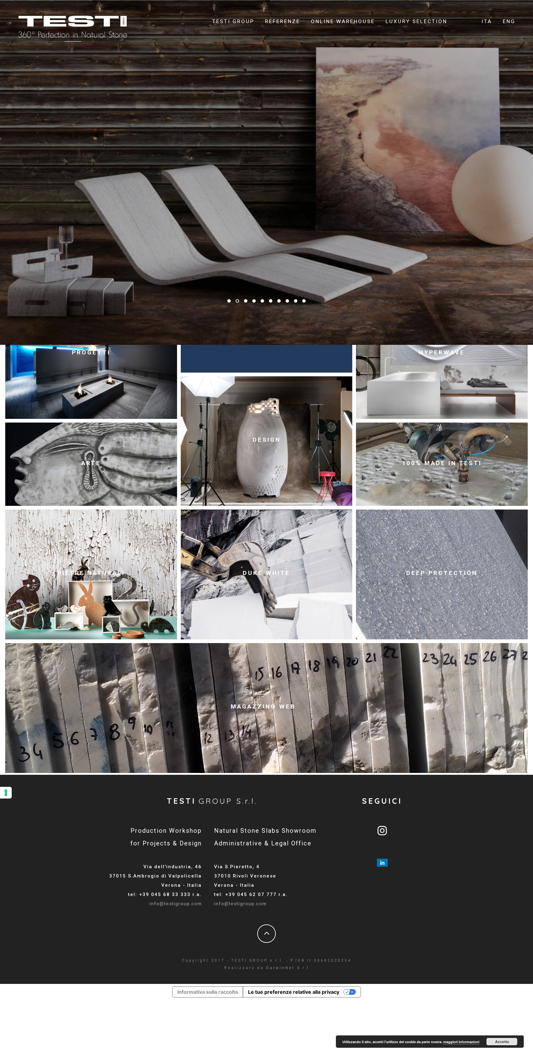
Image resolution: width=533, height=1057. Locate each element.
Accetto (502, 1041)
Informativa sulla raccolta (207, 992)
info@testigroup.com (175, 903)
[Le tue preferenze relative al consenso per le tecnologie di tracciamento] (6, 793)
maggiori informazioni (461, 1041)
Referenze (282, 21)
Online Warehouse (343, 21)
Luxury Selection (416, 21)
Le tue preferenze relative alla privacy (293, 992)
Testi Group (233, 21)
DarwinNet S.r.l (287, 968)
